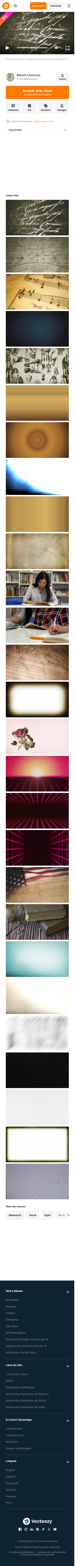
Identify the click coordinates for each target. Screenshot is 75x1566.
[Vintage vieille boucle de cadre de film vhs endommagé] (37, 1180)
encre (32, 1213)
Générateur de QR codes (21, 1355)
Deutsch (11, 1497)
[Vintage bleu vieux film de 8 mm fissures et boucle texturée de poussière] (37, 475)
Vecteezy (11, 1305)
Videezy (10, 1311)
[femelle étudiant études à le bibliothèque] (37, 586)
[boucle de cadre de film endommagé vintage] (37, 698)
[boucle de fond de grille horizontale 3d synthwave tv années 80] (37, 772)
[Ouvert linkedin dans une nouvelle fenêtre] (30, 1536)
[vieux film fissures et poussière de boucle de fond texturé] (37, 1068)
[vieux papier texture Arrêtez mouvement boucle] (37, 549)
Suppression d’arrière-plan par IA (26, 1349)
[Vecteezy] (5, 5)
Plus (8, 1509)
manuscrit (15, 1213)
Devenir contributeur (18, 1455)
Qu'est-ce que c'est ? (43, 121)
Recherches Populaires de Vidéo (25, 1414)
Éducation (12, 1324)
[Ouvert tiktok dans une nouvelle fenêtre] (42, 1536)
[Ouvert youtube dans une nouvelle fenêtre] (53, 1536)
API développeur (16, 1331)
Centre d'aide (14, 1436)
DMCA (9, 1383)
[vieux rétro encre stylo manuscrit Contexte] (37, 216)
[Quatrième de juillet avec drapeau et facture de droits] (37, 883)
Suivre (62, 79)
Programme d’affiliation (20, 1390)
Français (11, 1503)
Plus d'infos (15, 128)
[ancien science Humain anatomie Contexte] (37, 364)
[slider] (32, 47)
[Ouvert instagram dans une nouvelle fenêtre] (24, 1536)
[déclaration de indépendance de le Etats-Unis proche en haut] (37, 661)
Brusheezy (12, 1298)
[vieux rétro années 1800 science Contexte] (37, 253)
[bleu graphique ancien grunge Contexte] (37, 327)
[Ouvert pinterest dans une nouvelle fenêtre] (36, 1536)
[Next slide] (60, 1213)
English (10, 1477)
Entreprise (12, 1318)
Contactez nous (15, 1442)
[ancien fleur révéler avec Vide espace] (37, 735)
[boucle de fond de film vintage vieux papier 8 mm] (37, 957)
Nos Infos (11, 1449)
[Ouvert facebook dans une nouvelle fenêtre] (18, 1536)
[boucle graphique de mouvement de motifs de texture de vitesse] (37, 1031)
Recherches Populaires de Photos (26, 1407)
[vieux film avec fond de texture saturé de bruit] (37, 401)
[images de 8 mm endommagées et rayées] (37, 1143)
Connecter (55, 5)
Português (12, 1490)
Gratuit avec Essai (37, 92)
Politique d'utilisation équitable (36, 1561)
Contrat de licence (17, 1377)
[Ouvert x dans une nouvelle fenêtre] (47, 1536)
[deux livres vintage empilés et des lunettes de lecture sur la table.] (37, 920)
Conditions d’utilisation (20, 1559)
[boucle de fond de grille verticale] (37, 846)
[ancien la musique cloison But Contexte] (37, 290)
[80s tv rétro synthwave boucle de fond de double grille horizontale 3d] (37, 809)
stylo (47, 1213)
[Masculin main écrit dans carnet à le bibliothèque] (37, 624)
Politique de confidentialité (50, 1559)
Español (10, 1483)
